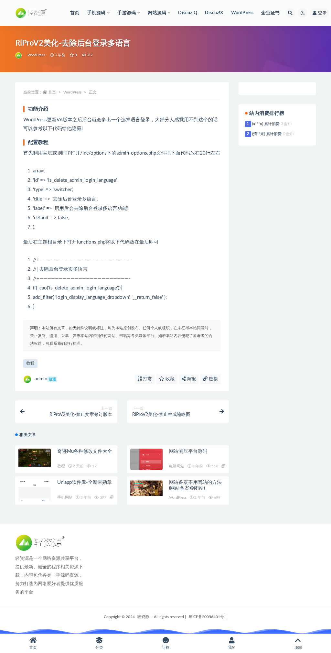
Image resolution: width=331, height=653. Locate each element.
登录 (322, 13)
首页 (74, 13)
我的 (232, 647)
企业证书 (270, 13)
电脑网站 (176, 466)
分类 (99, 647)
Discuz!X (214, 13)
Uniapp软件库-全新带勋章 (84, 482)
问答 (165, 647)
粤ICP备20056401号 (206, 617)
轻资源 (143, 617)
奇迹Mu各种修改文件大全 (84, 451)
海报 (191, 379)
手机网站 (64, 497)
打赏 (147, 379)
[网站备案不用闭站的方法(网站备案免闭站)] (146, 487)
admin (45, 378)
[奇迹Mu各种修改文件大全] (34, 458)
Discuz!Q (187, 13)
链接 (213, 379)
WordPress (242, 13)
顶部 (298, 647)
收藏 (169, 379)
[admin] (19, 55)
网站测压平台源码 (188, 451)
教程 (30, 363)
